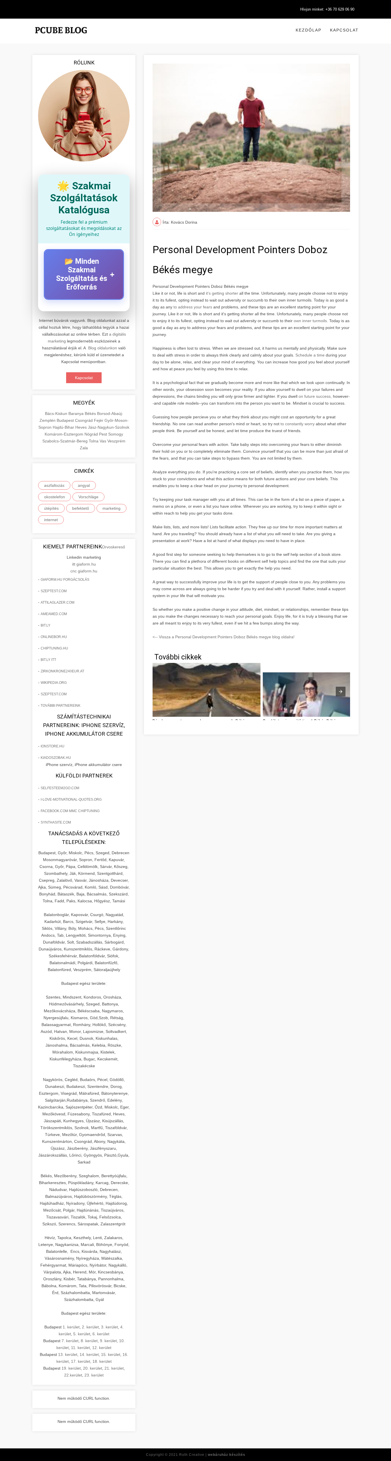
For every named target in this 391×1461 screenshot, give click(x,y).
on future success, (315, 396)
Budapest (66, 420)
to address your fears (192, 307)
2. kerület (90, 1327)
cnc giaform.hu (83, 571)
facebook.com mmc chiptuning (70, 811)
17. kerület (80, 1361)
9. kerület (108, 1340)
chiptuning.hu (54, 648)
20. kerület (92, 1368)
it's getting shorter (222, 293)
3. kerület (109, 1327)
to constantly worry (298, 424)
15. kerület (110, 1354)
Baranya (76, 413)
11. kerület (80, 1347)
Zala (84, 448)
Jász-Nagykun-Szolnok (108, 427)
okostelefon (54, 497)
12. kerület (101, 1347)
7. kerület (70, 1340)
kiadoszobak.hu (56, 758)
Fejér (99, 420)
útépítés (51, 508)
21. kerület (114, 1368)
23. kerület (94, 1375)
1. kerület (71, 1327)
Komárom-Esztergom (64, 434)
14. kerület (89, 1354)
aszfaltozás (54, 485)
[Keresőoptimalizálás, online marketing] (61, 37)
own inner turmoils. (311, 320)
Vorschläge (88, 497)
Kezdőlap (308, 30)
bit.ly (45, 625)
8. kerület (89, 1340)
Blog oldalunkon (102, 348)
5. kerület (81, 1334)
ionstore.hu (52, 746)
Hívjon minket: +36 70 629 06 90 (327, 9)
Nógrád (91, 434)
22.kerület (73, 1375)
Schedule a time (310, 355)
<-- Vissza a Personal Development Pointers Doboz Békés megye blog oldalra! (224, 637)
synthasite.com (56, 822)
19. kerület (71, 1368)
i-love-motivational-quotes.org (71, 800)
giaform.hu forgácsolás (65, 580)
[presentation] (340, 691)
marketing (111, 508)
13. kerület (67, 1354)
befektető (80, 508)
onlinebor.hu (54, 637)
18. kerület (102, 1361)
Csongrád (84, 420)
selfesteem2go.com (60, 788)
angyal (84, 485)
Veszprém (116, 441)
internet (51, 519)
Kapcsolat (344, 30)
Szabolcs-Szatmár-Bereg (65, 441)
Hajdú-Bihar (64, 427)
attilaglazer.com (57, 602)
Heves (81, 427)
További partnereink (60, 706)
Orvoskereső (113, 547)
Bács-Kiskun (56, 413)
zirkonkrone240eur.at (62, 671)
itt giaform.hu (84, 564)
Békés (91, 413)
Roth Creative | (212, 1455)
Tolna (94, 441)
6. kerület (100, 1334)
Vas (103, 441)
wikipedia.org (54, 683)
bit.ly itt (48, 660)
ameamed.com (54, 614)
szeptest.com (54, 591)
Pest (103, 434)
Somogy (115, 434)
